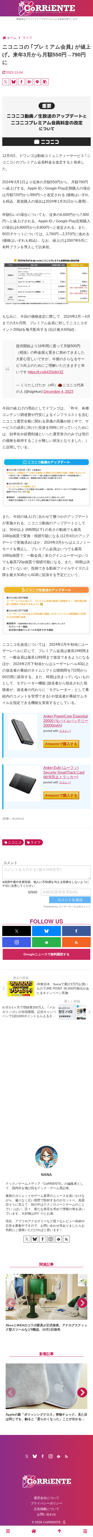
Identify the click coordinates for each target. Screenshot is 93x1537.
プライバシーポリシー (46, 1503)
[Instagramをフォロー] (16, 942)
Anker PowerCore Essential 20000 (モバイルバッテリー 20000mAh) (65, 721)
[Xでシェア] (5, 81)
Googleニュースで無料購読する (46, 954)
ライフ (35, 842)
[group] (46, 1303)
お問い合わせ (46, 1514)
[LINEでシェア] (37, 81)
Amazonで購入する (61, 744)
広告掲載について (46, 1509)
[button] (45, 81)
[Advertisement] (46, 1079)
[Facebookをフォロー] (76, 931)
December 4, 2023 (58, 391)
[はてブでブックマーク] (29, 81)
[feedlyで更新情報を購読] (46, 942)
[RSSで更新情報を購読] (76, 942)
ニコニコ (14, 842)
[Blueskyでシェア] (13, 81)
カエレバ (65, 731)
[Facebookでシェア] (21, 81)
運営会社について (46, 1498)
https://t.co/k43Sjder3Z (45, 372)
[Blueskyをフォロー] (46, 931)
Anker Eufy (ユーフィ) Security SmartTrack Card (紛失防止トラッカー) (63, 772)
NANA (46, 1175)
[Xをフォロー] (16, 931)
